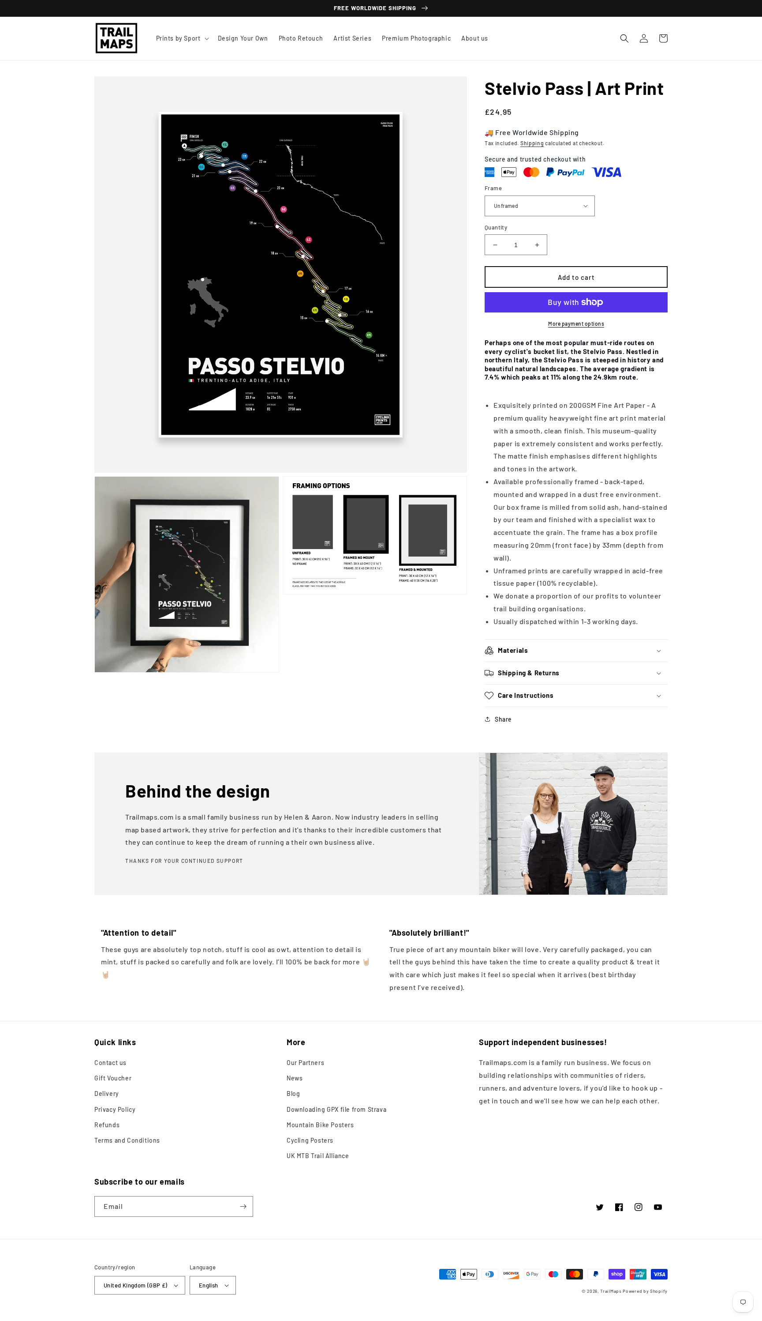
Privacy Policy (114, 1109)
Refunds (107, 1125)
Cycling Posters (310, 1140)
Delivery (106, 1093)
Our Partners (305, 1062)
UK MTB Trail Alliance (318, 1155)
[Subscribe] (243, 1206)
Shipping (532, 143)
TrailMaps (610, 1291)
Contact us (110, 1062)
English (208, 1285)
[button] (182, 38)
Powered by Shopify (645, 1291)
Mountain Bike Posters (320, 1125)
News (295, 1078)
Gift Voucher (112, 1078)
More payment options (576, 323)
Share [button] (503, 719)
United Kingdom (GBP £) (136, 1285)
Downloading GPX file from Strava (336, 1109)
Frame (493, 188)
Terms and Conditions (127, 1140)
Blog (293, 1093)
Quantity (496, 227)
